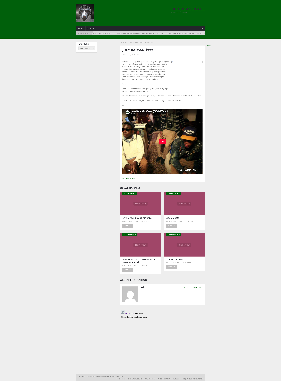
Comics (90, 28)
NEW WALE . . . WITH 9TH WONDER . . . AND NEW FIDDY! (140, 260)
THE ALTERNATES (174, 259)
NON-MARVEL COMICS (135, 379)
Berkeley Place (133, 43)
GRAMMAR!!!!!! (173, 218)
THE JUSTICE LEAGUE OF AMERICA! (193, 379)
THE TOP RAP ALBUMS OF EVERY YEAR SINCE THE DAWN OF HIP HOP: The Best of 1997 (185, 33)
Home (125, 43)
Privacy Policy (150, 379)
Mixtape (133, 178)
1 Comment (143, 265)
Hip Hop (125, 178)
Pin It (209, 46)
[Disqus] (162, 336)
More (126, 226)
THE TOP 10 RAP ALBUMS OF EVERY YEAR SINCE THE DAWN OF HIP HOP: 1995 (130, 33)
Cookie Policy (120, 379)
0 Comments (145, 221)
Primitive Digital (118, 376)
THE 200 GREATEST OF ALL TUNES (168, 379)
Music (81, 28)
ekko (124, 55)
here (129, 105)
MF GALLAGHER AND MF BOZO (137, 218)
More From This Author (192, 287)
